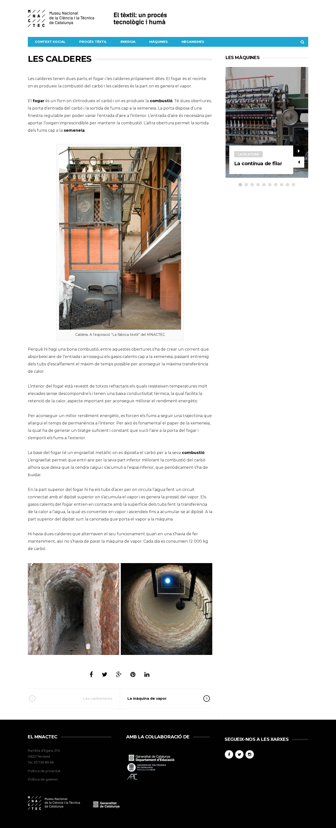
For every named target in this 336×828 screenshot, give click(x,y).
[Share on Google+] (119, 674)
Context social (50, 42)
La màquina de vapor (147, 698)
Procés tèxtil (93, 42)
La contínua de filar (258, 163)
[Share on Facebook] (91, 674)
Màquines (158, 42)
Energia (128, 42)
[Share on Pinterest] (133, 674)
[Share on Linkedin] (147, 674)
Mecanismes (193, 42)
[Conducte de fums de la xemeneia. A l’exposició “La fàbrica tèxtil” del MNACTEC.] (73, 609)
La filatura (248, 154)
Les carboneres (97, 698)
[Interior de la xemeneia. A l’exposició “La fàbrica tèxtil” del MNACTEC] (166, 609)
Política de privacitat (44, 771)
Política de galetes (43, 779)
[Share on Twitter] (104, 674)
